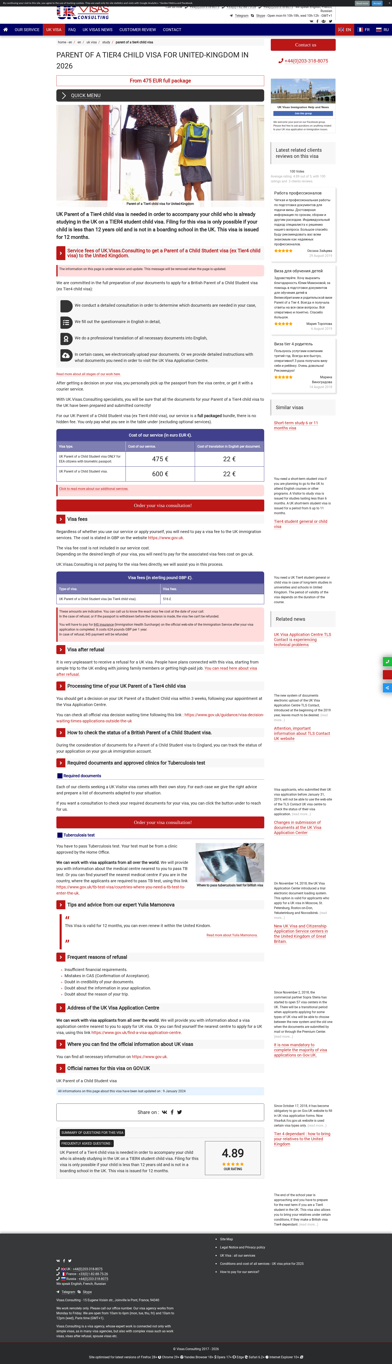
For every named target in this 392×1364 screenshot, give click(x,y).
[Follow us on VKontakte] (311, 21)
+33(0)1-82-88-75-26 (241, 7)
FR (367, 29)
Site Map (226, 1239)
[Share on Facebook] (173, 1112)
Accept (377, 3)
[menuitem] (27, 30)
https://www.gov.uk (165, 537)
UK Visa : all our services (237, 1255)
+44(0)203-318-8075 (204, 7)
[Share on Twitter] (179, 1112)
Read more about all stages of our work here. (88, 374)
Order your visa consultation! (163, 505)
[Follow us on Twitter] (330, 21)
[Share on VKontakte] (165, 1112)
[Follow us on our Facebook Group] (324, 21)
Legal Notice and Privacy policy (242, 1247)
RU (386, 29)
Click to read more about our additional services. (93, 489)
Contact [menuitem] (172, 29)
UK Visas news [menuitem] (97, 29)
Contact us (305, 44)
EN (348, 29)
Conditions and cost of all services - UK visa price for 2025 (262, 1264)
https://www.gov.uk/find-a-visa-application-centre (136, 1032)
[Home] (82, 12)
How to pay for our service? (239, 1272)
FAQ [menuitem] (72, 29)
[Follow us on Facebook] (317, 21)
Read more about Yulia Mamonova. (232, 935)
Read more (362, 3)
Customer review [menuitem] (137, 29)
